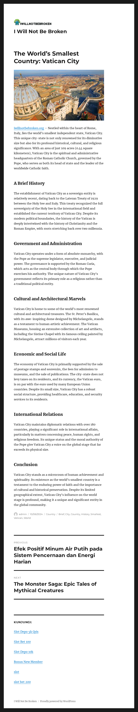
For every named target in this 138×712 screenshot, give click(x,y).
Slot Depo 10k (23, 652)
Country (50, 514)
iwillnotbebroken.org (29, 128)
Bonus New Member (28, 662)
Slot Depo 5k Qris (26, 631)
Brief (61, 514)
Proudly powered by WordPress (58, 701)
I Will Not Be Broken (40, 31)
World (27, 517)
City (67, 514)
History (85, 514)
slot (16, 672)
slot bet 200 (22, 682)
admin (23, 514)
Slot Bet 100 (22, 641)
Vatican (18, 517)
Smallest (96, 514)
